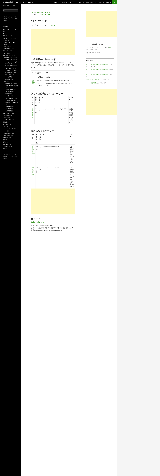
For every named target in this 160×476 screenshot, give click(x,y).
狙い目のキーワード (66, 2)
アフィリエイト (7, 36)
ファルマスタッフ (9, 70)
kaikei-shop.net (38, 222)
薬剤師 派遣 (7, 79)
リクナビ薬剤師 (8, 77)
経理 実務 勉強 (33, 81)
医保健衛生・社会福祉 (10, 83)
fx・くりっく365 (8, 128)
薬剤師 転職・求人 (8, 59)
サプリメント (6, 51)
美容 (5, 117)
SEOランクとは (50, 25)
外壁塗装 (5, 122)
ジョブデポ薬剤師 (9, 66)
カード (4, 40)
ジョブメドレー (8, 68)
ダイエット (7, 119)
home (33, 12)
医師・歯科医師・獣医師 (12, 86)
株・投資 (5, 124)
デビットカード (7, 48)
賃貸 (4, 142)
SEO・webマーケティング (9, 29)
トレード (6, 131)
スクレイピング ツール (91, 2)
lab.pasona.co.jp (45, 14)
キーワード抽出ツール (79, 2)
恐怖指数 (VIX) (7, 133)
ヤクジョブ (7, 74)
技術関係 (7, 93)
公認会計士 (6, 146)
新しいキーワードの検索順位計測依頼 (97, 64)
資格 (5, 81)
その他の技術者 (9, 96)
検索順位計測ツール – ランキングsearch (18, 2)
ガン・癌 (6, 53)
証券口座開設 (7, 135)
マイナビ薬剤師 (8, 72)
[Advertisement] (53, 42)
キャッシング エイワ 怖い (93, 79)
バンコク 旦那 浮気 (91, 83)
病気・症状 (6, 115)
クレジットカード (8, 46)
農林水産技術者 (9, 106)
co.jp (37, 12)
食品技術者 (8, 111)
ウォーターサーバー (8, 38)
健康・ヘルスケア (7, 113)
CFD (5, 126)
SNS (4, 33)
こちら (10, 18)
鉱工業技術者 (9, 108)
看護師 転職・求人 (8, 57)
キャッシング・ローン (9, 42)
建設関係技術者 (9, 100)
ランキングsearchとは (54, 2)
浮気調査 (5, 137)
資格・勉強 (5, 144)
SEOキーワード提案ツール (105, 2)
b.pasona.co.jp (45, 12)
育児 (4, 140)
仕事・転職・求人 (7, 55)
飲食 (4, 148)
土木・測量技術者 (10, 98)
